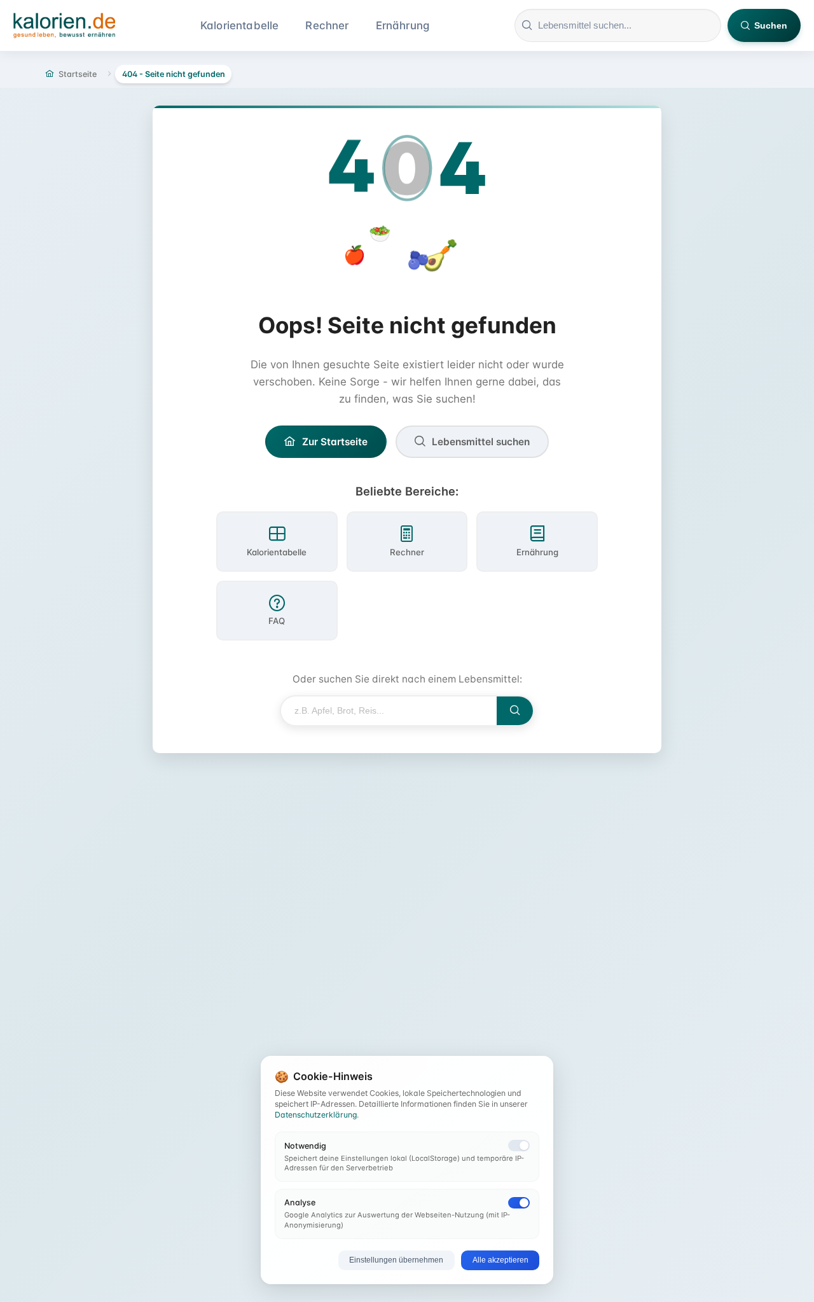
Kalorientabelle (239, 25)
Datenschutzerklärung (316, 1114)
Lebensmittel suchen (481, 442)
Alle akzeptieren (500, 1260)
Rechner (326, 25)
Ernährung (403, 25)
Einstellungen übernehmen (396, 1260)
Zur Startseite (335, 442)
